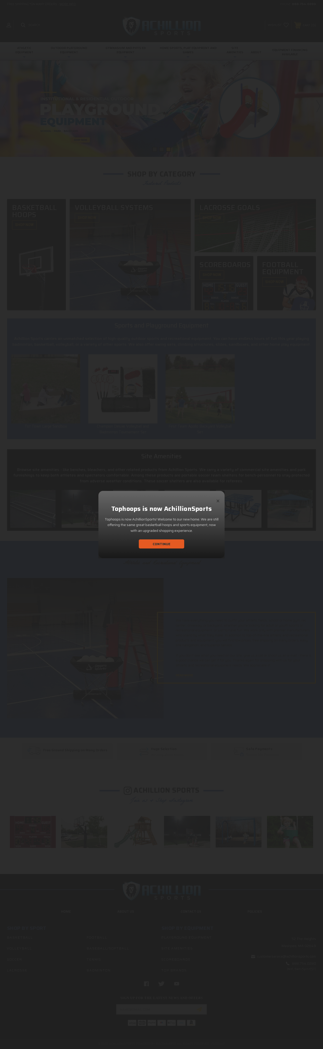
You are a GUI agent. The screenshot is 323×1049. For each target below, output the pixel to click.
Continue (161, 544)
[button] (218, 499)
